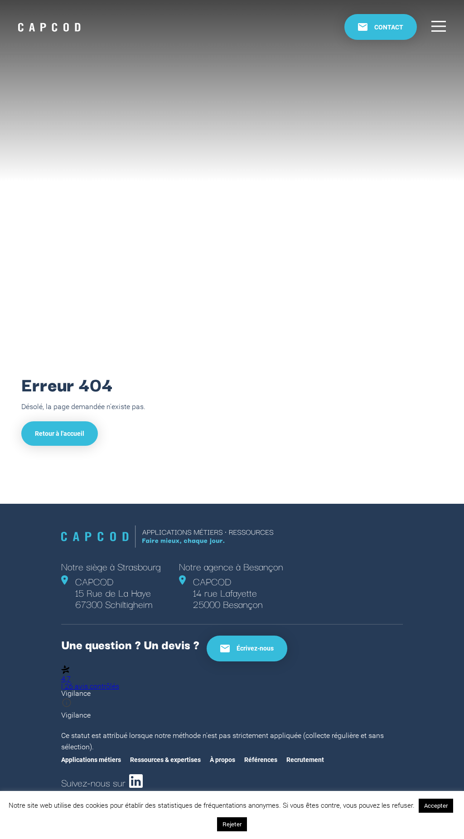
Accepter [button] (436, 805)
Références (260, 759)
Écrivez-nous (255, 648)
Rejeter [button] (232, 824)
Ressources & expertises (165, 759)
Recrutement (305, 759)
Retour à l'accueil (59, 433)
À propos (222, 759)
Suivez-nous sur (93, 781)
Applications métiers (91, 759)
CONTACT (388, 27)
